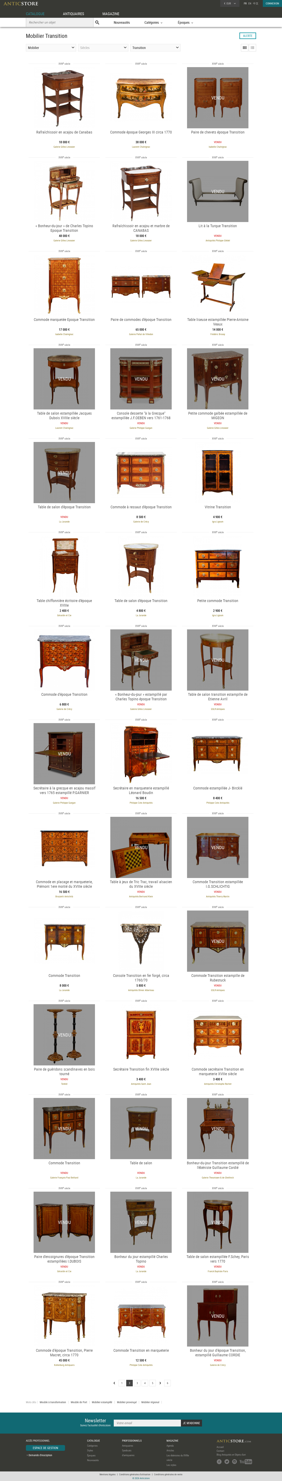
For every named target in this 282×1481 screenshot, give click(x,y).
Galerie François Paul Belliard (64, 1177)
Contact (220, 1451)
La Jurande (64, 521)
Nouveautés (122, 22)
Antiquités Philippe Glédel (218, 240)
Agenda (170, 1445)
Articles (170, 1450)
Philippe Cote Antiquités (141, 802)
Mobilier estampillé (102, 1402)
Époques (91, 1455)
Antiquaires (127, 1445)
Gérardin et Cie (64, 615)
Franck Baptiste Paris (218, 1271)
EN (249, 3)
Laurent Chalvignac (141, 146)
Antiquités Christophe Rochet (218, 1083)
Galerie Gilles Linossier (64, 146)
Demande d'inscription (40, 1455)
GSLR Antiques (218, 708)
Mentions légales (107, 1474)
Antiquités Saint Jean (141, 1083)
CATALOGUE (35, 13)
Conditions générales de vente (168, 1474)
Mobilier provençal (127, 1402)
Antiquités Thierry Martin (217, 896)
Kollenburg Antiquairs (64, 1364)
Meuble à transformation (53, 1402)
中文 (255, 3)
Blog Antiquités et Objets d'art (231, 1454)
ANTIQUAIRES (73, 13)
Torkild (64, 1083)
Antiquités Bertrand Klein (141, 896)
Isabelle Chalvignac (218, 146)
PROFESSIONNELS (132, 1440)
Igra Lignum (217, 521)
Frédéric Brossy (217, 334)
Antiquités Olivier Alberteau (141, 990)
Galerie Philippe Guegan (141, 427)
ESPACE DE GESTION (45, 1448)
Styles (90, 1450)
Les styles (171, 1465)
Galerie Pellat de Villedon (141, 334)
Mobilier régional (150, 1402)
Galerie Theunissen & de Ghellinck (218, 1177)
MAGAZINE (110, 13)
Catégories (92, 1445)
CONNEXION (272, 3)
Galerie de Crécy (141, 521)
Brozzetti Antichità (64, 896)
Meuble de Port (79, 1402)
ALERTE (247, 36)
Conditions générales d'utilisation (134, 1474)
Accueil (220, 1447)
